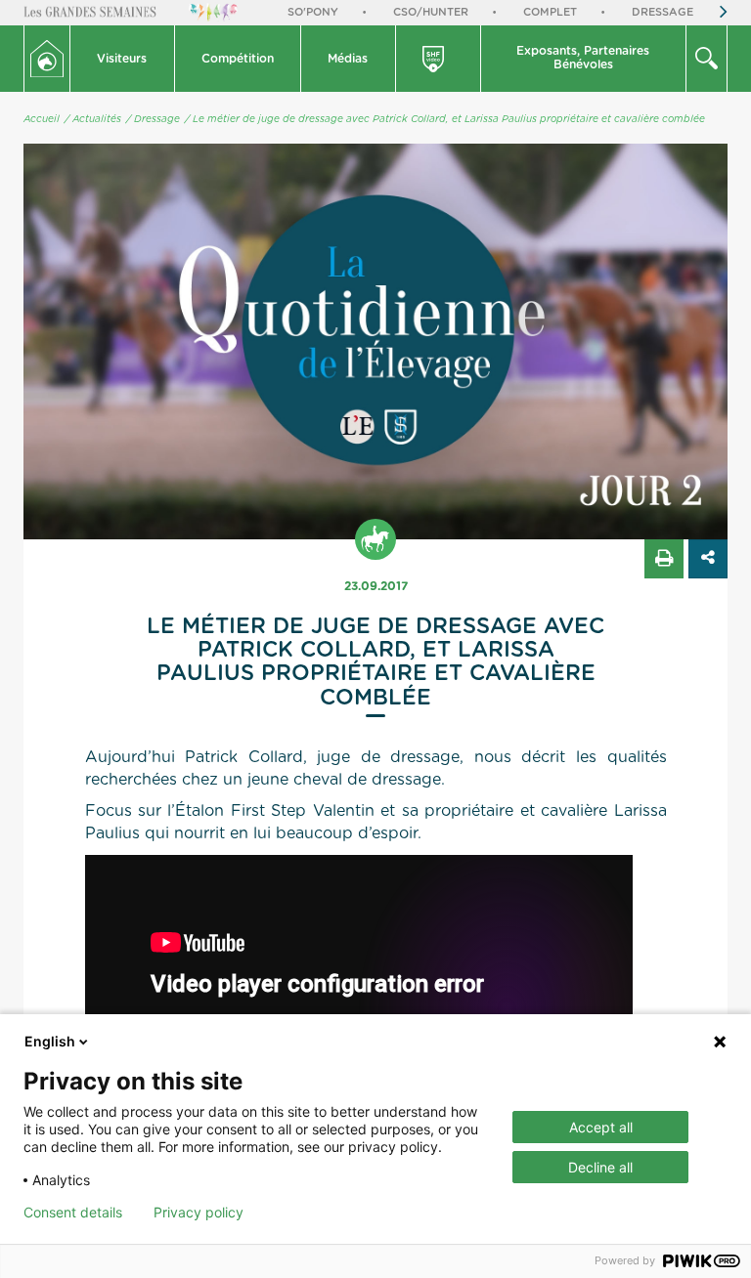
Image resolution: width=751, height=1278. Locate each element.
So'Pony (312, 12)
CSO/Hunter (430, 12)
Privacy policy (198, 1212)
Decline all (600, 1167)
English (49, 1041)
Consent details (72, 1212)
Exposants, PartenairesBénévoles (582, 57)
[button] (122, 58)
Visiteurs (122, 58)
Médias (348, 58)
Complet (550, 12)
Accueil (41, 119)
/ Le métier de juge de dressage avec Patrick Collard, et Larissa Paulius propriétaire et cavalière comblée (445, 119)
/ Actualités (93, 119)
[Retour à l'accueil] (46, 58)
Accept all (601, 1127)
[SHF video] (439, 58)
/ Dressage (153, 119)
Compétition (237, 58)
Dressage (662, 12)
